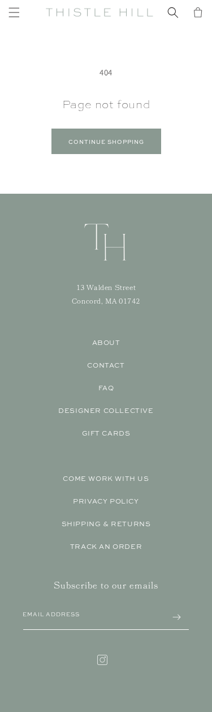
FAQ (106, 388)
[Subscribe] (176, 617)
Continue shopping (106, 142)
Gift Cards (106, 433)
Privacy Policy (106, 501)
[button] (14, 12)
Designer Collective (105, 410)
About (106, 342)
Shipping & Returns (106, 523)
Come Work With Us (106, 478)
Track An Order (106, 546)
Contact (105, 365)
